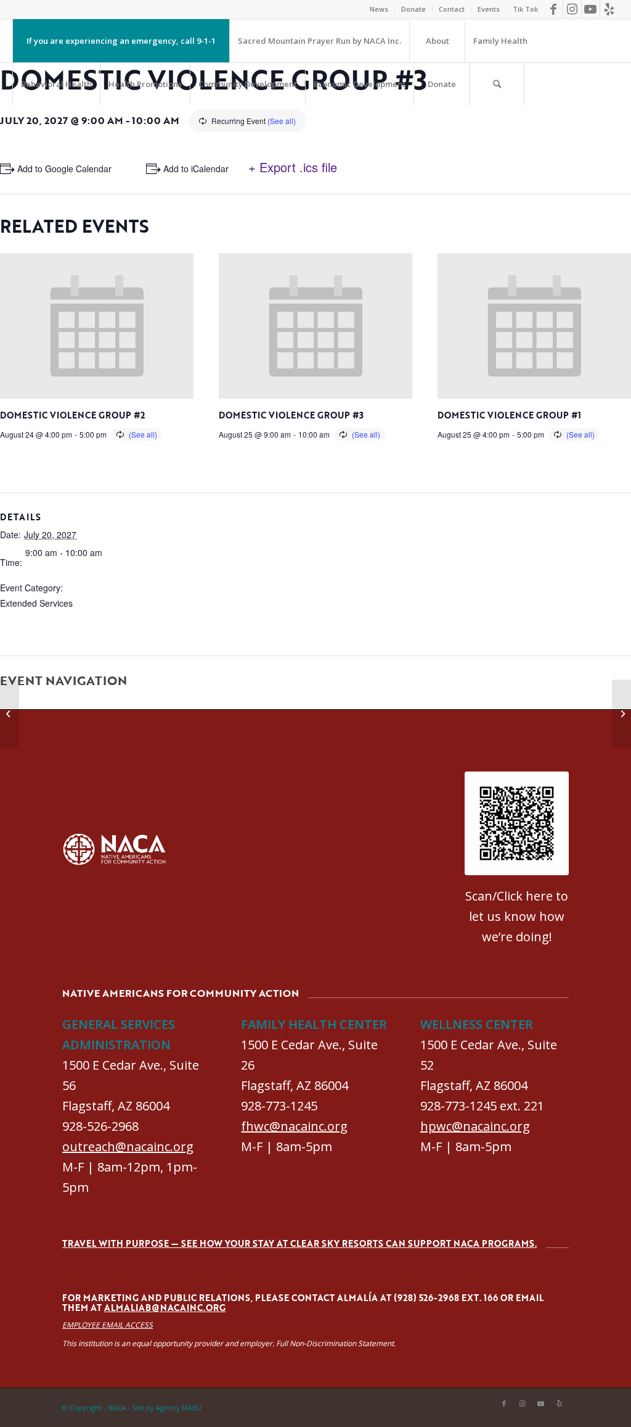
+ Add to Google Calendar (61, 168)
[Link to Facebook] (554, 9)
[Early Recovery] (9, 713)
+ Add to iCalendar (192, 168)
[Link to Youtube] (591, 9)
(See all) (281, 120)
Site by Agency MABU (167, 1407)
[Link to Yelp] (609, 9)
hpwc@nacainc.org (475, 1126)
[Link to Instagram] (572, 9)
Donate (413, 9)
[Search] (496, 84)
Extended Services (36, 603)
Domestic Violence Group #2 (72, 415)
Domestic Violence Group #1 (509, 415)
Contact (452, 9)
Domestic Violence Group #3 (291, 415)
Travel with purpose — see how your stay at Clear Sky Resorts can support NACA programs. (299, 1243)
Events (489, 9)
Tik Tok (525, 9)
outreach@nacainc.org (127, 1146)
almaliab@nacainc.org (165, 1307)
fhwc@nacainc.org (294, 1126)
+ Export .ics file (292, 167)
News (379, 9)
